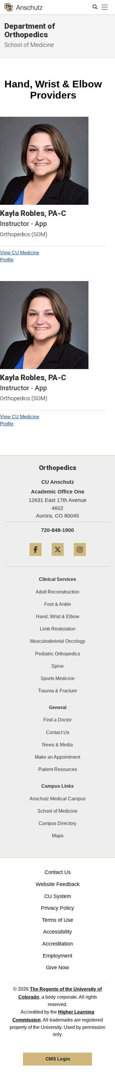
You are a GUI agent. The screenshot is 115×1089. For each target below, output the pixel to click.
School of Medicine (57, 811)
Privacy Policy (57, 908)
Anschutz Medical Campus (57, 798)
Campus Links (57, 786)
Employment (57, 956)
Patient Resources (57, 769)
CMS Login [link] (57, 1059)
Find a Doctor (57, 719)
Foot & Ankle (57, 604)
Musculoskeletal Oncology (57, 641)
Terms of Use (57, 920)
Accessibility (57, 932)
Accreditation (57, 944)
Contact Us (57, 732)
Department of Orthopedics (29, 30)
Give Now (57, 967)
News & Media (57, 744)
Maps (57, 835)
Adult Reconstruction (57, 591)
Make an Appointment (57, 757)
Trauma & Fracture (57, 690)
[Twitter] (57, 558)
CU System (57, 896)
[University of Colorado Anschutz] (23, 7)
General (57, 707)
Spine (57, 666)
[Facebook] (35, 558)
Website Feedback (58, 884)
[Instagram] (79, 558)
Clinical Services (57, 579)
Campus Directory (57, 823)
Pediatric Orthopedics (57, 653)
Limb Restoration (57, 628)
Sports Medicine (58, 678)
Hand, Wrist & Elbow (57, 616)
